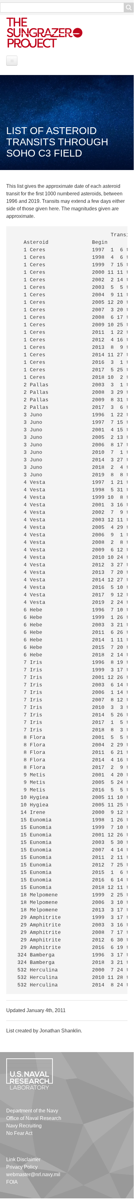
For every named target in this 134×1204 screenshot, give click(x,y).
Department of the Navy (32, 1110)
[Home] (51, 32)
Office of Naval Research (33, 1118)
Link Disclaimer (23, 1159)
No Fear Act (19, 1133)
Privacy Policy (22, 1167)
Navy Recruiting (24, 1125)
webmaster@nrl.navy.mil (33, 1174)
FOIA (12, 1182)
